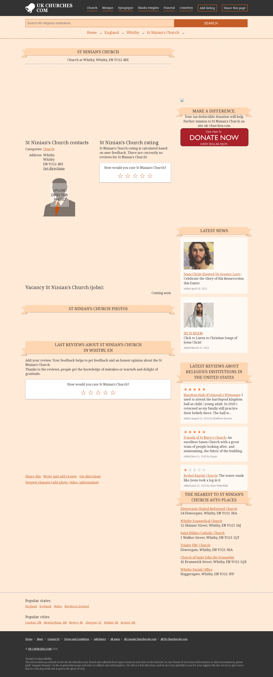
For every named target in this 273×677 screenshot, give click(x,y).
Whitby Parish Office (196, 570)
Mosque (107, 7)
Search (211, 23)
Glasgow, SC (93, 622)
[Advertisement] (98, 102)
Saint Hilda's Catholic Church (202, 533)
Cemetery (186, 7)
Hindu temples (148, 7)
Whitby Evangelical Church (201, 521)
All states (115, 639)
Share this (33, 476)
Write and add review (60, 476)
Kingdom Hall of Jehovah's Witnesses (212, 395)
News (40, 639)
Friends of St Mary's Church (205, 438)
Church (92, 7)
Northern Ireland (77, 606)
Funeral (169, 7)
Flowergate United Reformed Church (208, 509)
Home (28, 639)
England (31, 606)
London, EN (33, 622)
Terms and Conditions (76, 639)
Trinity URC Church (195, 545)
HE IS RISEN (193, 333)
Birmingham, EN (55, 622)
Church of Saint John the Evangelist (207, 557)
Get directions (54, 168)
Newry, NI (76, 622)
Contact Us (53, 639)
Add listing (207, 8)
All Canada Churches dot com (140, 639)
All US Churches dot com (173, 639)
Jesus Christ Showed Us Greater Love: (212, 274)
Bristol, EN (128, 622)
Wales (58, 606)
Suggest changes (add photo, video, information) (62, 482)
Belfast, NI (111, 622)
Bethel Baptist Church (200, 476)
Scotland (45, 606)
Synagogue (125, 7)
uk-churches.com (40, 649)
